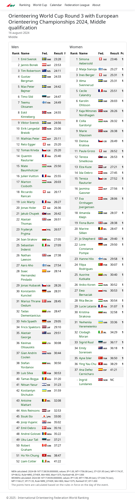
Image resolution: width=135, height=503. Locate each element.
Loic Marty (28, 202)
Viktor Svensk (30, 123)
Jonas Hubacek (31, 285)
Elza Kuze (85, 167)
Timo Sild (27, 97)
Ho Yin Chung (30, 455)
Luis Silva (27, 373)
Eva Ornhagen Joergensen (86, 203)
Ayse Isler (85, 358)
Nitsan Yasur (29, 385)
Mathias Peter (30, 138)
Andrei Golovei (30, 434)
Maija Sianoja (88, 69)
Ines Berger (87, 75)
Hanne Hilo (86, 259)
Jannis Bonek (29, 65)
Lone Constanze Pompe (86, 249)
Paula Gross (87, 151)
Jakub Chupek (30, 213)
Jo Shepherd (87, 239)
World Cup (40, 5)
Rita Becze (86, 300)
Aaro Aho (27, 265)
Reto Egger (28, 144)
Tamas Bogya (29, 379)
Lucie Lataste (87, 306)
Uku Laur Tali (29, 440)
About (96, 5)
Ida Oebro (86, 173)
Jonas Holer (28, 208)
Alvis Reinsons (30, 411)
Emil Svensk (29, 59)
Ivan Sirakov (29, 239)
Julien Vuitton (30, 176)
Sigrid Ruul (86, 342)
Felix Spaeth (29, 321)
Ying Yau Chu (87, 364)
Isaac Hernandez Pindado (28, 275)
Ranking (24, 5)
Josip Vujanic (29, 422)
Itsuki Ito (27, 416)
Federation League (77, 5)
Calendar (56, 5)
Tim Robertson (31, 71)
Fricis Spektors (30, 327)
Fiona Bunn (86, 223)
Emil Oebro (28, 428)
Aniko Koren (87, 285)
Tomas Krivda (30, 150)
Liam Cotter (28, 461)
